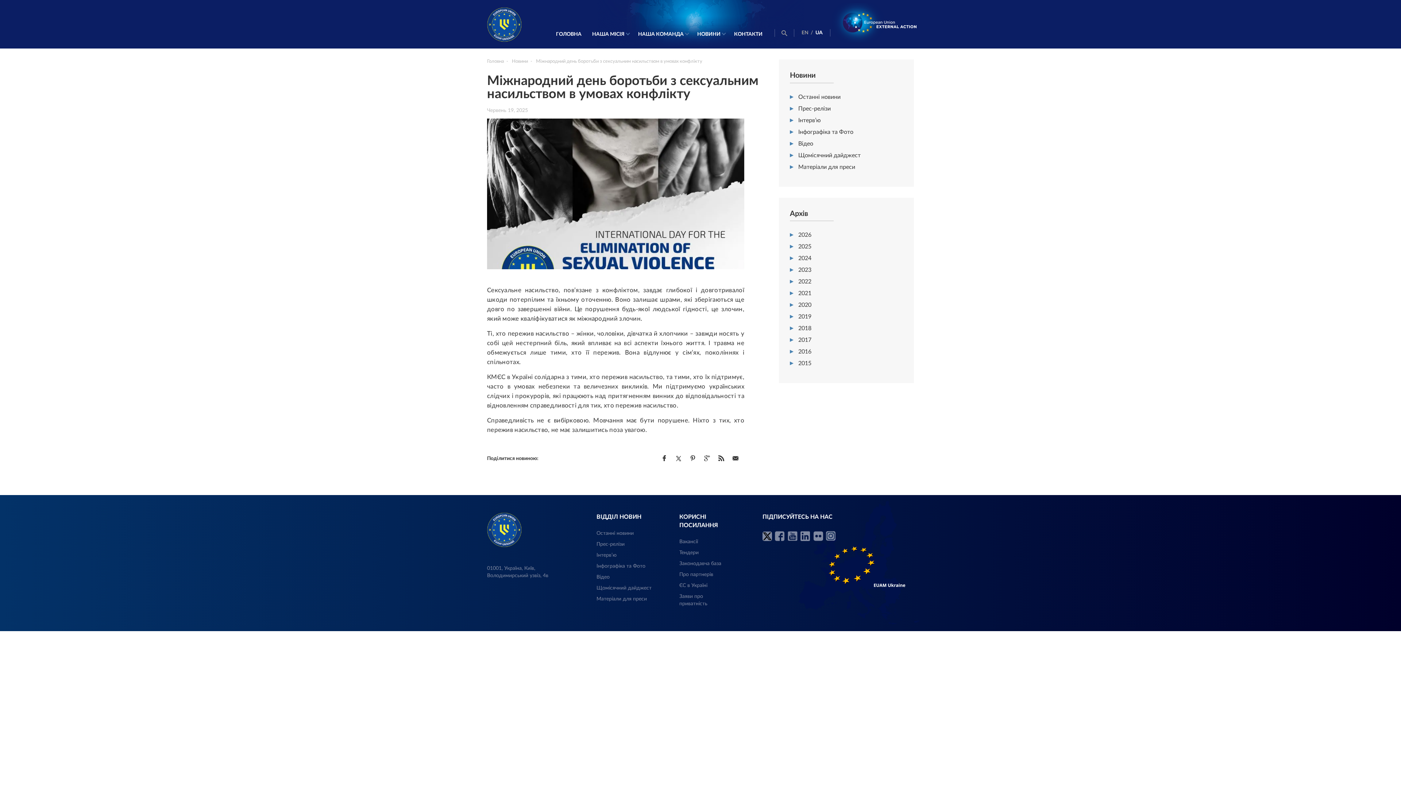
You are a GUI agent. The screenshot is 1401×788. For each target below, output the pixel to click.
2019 (804, 317)
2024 (804, 258)
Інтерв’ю (809, 120)
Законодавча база (700, 563)
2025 (804, 247)
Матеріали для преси (826, 167)
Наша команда (661, 34)
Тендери (689, 552)
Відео (805, 144)
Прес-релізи (814, 109)
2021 (804, 293)
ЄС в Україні (693, 585)
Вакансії (688, 541)
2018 (804, 328)
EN (805, 32)
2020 (804, 305)
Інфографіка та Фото (825, 132)
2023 (804, 270)
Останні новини (819, 97)
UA (819, 32)
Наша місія (608, 34)
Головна (569, 34)
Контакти (748, 34)
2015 (804, 363)
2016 (804, 352)
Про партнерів (696, 574)
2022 (804, 282)
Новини (709, 34)
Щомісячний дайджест (829, 155)
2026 (804, 235)
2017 (804, 340)
